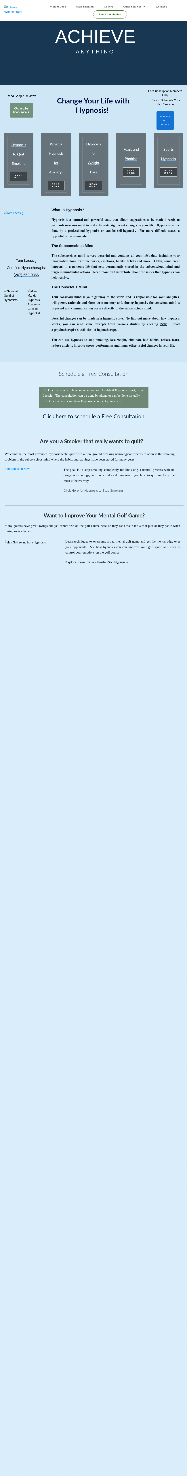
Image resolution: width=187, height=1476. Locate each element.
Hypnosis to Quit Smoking (18, 154)
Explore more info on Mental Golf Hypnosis (96, 562)
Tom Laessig (26, 261)
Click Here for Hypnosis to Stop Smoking (93, 490)
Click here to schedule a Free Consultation (93, 416)
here (163, 324)
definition (86, 330)
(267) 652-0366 (26, 275)
